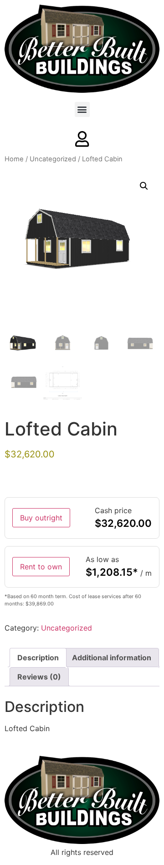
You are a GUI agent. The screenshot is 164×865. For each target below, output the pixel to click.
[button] (82, 109)
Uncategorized (53, 159)
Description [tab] (38, 657)
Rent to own (41, 566)
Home (14, 159)
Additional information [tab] (111, 657)
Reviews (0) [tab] (39, 676)
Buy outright (41, 517)
